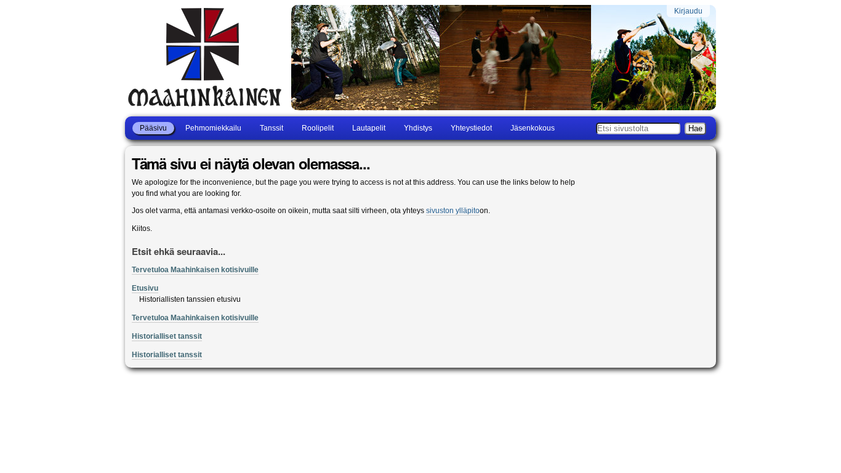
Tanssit (271, 128)
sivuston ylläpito (453, 210)
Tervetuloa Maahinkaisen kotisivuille (195, 269)
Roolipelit (318, 128)
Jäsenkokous (532, 128)
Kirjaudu (688, 11)
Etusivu (145, 288)
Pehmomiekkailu (213, 128)
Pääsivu (153, 128)
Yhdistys (418, 128)
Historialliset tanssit (167, 336)
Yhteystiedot (471, 128)
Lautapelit (368, 128)
